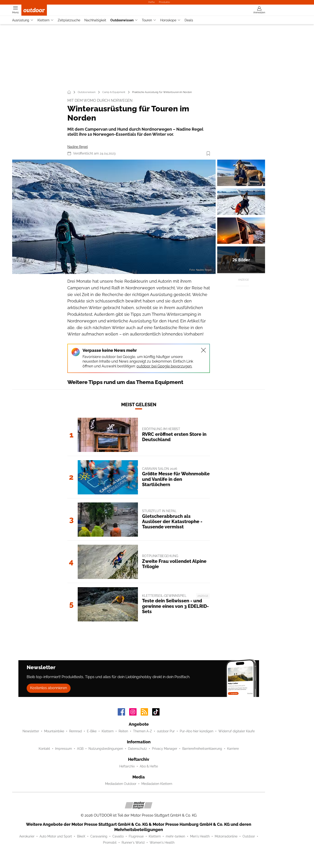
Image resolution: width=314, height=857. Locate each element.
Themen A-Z (142, 731)
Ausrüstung (20, 20)
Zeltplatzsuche (69, 20)
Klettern (43, 20)
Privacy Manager (164, 748)
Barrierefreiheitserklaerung (202, 748)
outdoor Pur (166, 731)
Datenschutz (137, 748)
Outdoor (249, 836)
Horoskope (168, 20)
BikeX (81, 836)
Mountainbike (54, 731)
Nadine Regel (77, 147)
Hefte (151, 2)
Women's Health (162, 842)
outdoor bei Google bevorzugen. (164, 366)
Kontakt (44, 748)
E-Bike (92, 731)
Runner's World (133, 842)
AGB (80, 748)
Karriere (233, 748)
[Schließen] (203, 350)
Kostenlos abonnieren (48, 688)
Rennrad (75, 731)
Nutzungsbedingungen (105, 748)
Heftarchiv (127, 766)
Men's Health (200, 836)
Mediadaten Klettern (156, 784)
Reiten (123, 731)
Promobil (110, 842)
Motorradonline (226, 836)
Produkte (164, 2)
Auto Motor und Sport (56, 836)
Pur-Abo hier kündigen (196, 731)
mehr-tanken (175, 836)
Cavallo (118, 836)
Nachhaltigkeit (95, 20)
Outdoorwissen (122, 20)
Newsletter (31, 731)
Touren (147, 20)
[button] (114, 217)
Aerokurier (26, 836)
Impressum (63, 748)
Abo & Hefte (149, 766)
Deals (189, 20)
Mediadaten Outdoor (120, 784)
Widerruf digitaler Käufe (236, 731)
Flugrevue (136, 836)
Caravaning (98, 836)
